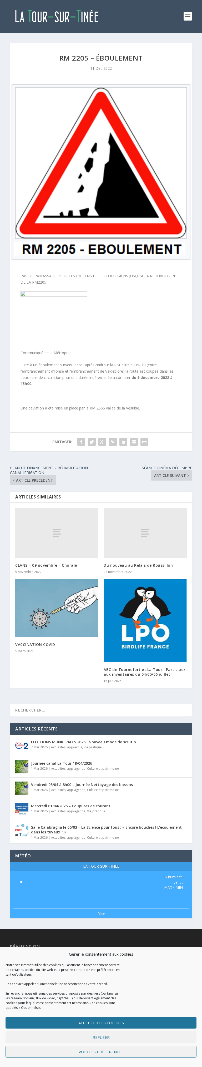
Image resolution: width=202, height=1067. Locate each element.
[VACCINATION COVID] (56, 608)
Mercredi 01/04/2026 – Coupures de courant (70, 805)
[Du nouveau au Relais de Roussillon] (145, 533)
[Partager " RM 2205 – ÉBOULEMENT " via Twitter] (92, 442)
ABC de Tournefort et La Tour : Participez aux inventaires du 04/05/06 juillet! (145, 672)
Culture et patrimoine (103, 768)
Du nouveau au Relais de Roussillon (138, 565)
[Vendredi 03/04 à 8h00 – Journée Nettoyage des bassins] (21, 788)
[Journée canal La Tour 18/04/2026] (21, 766)
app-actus (74, 747)
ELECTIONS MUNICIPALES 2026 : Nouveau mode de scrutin (83, 741)
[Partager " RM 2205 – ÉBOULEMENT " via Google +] (102, 442)
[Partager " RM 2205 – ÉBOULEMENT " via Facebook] (81, 442)
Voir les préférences (101, 1051)
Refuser (101, 1037)
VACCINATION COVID (35, 644)
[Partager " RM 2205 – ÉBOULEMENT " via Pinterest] (113, 442)
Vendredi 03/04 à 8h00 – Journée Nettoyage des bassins (82, 784)
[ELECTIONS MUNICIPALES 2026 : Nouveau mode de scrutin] (21, 745)
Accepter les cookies (101, 1022)
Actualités (58, 747)
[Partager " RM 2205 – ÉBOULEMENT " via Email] (134, 442)
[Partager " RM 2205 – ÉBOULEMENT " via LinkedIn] (123, 442)
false (101, 913)
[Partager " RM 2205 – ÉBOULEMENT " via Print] (144, 442)
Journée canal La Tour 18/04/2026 (61, 763)
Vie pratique (93, 747)
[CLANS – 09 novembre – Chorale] (56, 533)
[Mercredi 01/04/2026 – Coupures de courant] (21, 809)
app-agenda (76, 768)
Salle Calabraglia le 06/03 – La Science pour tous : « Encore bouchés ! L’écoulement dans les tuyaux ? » (106, 829)
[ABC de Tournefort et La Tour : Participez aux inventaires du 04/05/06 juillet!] (145, 620)
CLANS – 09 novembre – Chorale (46, 565)
